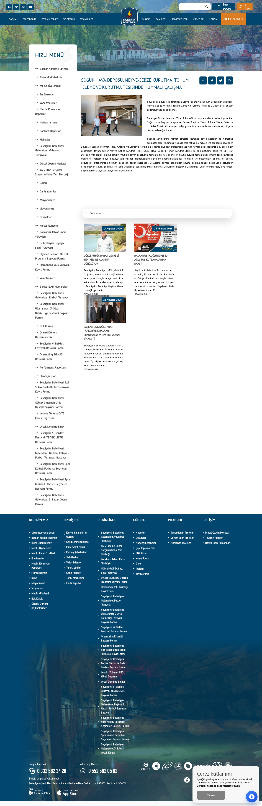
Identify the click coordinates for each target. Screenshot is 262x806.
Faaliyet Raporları (50, 131)
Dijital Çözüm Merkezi (53, 163)
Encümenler (47, 94)
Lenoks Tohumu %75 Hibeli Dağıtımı (50, 416)
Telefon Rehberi (214, 537)
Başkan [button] (13, 19)
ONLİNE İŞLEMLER (234, 19)
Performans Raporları (53, 367)
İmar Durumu (227, 6)
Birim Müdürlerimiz (51, 77)
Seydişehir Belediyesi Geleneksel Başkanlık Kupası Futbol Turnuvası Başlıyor (52, 453)
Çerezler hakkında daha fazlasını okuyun (218, 785)
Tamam (211, 795)
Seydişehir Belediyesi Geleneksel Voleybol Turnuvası (49, 150)
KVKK (34, 578)
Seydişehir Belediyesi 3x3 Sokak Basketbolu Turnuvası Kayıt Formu (52, 387)
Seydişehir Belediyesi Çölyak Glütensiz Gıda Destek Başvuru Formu (49, 402)
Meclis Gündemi (49, 225)
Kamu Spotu (142, 558)
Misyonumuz (47, 200)
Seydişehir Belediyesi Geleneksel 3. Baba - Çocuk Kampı (51, 499)
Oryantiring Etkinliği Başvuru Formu (49, 356)
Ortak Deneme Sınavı (52, 426)
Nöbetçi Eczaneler (146, 543)
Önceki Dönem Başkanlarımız (46, 335)
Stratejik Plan (48, 376)
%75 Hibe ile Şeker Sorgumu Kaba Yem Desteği (51, 172)
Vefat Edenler (74, 562)
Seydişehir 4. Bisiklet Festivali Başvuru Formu (49, 346)
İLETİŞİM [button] (213, 19)
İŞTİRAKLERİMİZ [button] (50, 19)
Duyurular (141, 537)
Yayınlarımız (47, 278)
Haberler (45, 139)
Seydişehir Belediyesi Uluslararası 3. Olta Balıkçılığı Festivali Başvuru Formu (52, 310)
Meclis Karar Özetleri (43, 553)
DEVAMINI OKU (91, 294)
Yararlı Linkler (73, 567)
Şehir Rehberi (73, 572)
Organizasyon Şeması (43, 532)
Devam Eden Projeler (182, 537)
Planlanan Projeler (181, 543)
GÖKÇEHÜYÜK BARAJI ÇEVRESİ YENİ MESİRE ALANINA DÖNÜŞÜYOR (101, 259)
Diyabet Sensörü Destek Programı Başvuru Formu (51, 256)
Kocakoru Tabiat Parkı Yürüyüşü (50, 234)
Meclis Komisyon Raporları (47, 111)
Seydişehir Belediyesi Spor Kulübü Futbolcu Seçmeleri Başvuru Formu (52, 468)
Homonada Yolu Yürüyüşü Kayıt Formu (52, 267)
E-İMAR (247, 6)
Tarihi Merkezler (75, 578)
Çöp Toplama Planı (146, 548)
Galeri (43, 183)
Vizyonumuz (47, 208)
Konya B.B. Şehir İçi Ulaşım (76, 534)
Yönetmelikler (48, 103)
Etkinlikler (46, 217)
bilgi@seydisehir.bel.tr (45, 778)
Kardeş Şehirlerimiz (77, 552)
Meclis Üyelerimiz (50, 86)
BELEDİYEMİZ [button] (29, 19)
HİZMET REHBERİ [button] (179, 19)
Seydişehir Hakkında (77, 541)
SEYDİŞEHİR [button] (69, 19)
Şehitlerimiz (72, 557)
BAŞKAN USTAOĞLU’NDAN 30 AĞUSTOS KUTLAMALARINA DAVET (150, 259)
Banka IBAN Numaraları (54, 286)
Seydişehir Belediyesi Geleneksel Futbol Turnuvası (52, 295)
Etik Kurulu (46, 326)
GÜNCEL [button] (146, 19)
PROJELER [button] (198, 19)
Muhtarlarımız (48, 122)
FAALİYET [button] (160, 19)
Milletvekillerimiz (75, 547)
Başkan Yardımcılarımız (54, 68)
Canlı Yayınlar (48, 191)
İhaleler (140, 568)
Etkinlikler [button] (86, 19)
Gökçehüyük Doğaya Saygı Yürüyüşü (49, 245)
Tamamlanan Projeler (182, 532)
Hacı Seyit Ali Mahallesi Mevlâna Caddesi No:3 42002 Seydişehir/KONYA (77, 783)
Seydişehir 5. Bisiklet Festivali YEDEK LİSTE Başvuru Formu (49, 437)
